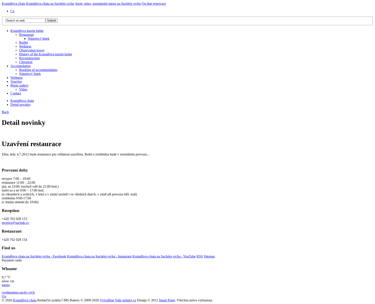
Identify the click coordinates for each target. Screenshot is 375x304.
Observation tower (31, 50)
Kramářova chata (22, 100)
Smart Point (167, 300)
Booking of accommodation (38, 70)
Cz (12, 11)
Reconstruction (29, 58)
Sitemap (209, 256)
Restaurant (26, 34)
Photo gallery (19, 85)
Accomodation (20, 66)
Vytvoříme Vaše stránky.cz (118, 300)
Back (5, 112)
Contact (15, 93)
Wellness (25, 46)
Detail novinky (20, 104)
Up (4, 296)
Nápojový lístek (38, 38)
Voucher (16, 81)
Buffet (23, 42)
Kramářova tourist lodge (27, 31)
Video (23, 89)
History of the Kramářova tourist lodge (45, 54)
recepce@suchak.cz (15, 223)
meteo (6, 285)
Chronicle (26, 62)
